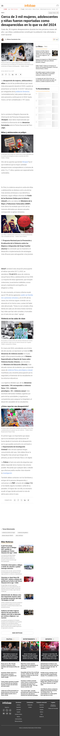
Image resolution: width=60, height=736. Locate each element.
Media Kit (41, 716)
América (18, 705)
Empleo (30, 707)
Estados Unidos (18, 714)
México (18, 716)
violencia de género (23, 532)
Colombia (18, 709)
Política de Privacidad (53, 708)
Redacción (30, 705)
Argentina (18, 707)
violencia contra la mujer (8, 532)
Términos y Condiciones (53, 705)
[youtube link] (4, 713)
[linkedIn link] (10, 713)
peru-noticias (19, 535)
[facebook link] (4, 710)
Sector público (28, 9)
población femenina (22, 91)
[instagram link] (10, 710)
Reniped (25, 162)
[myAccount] (57, 6)
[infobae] (30, 5)
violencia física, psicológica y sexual (20, 370)
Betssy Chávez (36, 9)
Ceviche (53, 9)
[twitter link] (7, 710)
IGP (57, 9)
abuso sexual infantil (7, 535)
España (18, 712)
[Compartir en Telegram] (16, 74)
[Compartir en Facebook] (6, 74)
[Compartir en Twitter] (9, 74)
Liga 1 (13, 9)
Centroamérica (18, 719)
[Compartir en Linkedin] (12, 74)
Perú (2, 12)
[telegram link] (7, 713)
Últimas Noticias (18, 721)
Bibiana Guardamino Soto (13, 39)
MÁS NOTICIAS (17, 633)
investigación (7, 473)
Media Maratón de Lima (45, 9)
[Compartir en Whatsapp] (2, 74)
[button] (2, 5)
